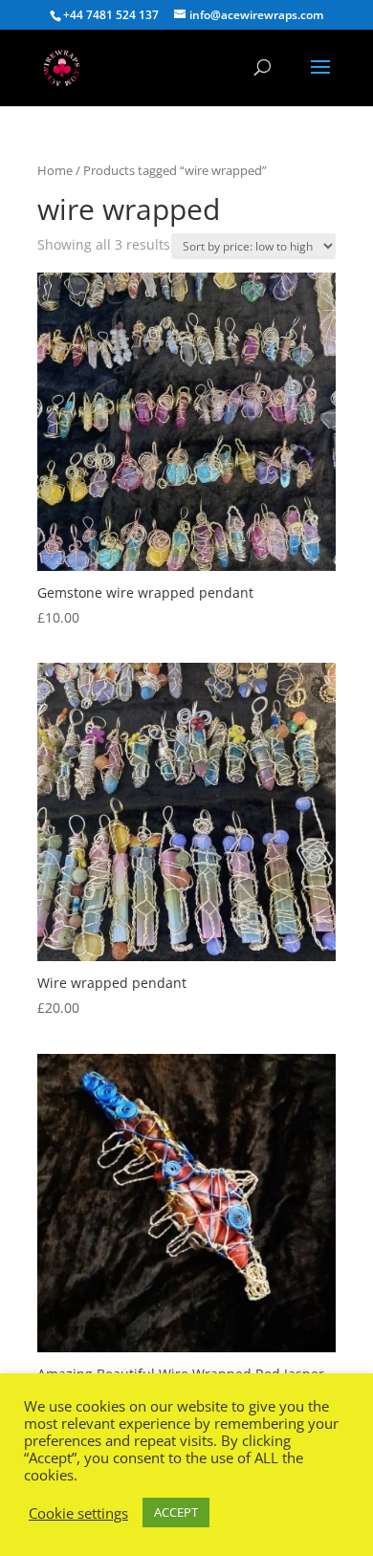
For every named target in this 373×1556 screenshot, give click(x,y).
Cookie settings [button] (78, 1513)
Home (55, 170)
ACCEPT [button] (176, 1512)
